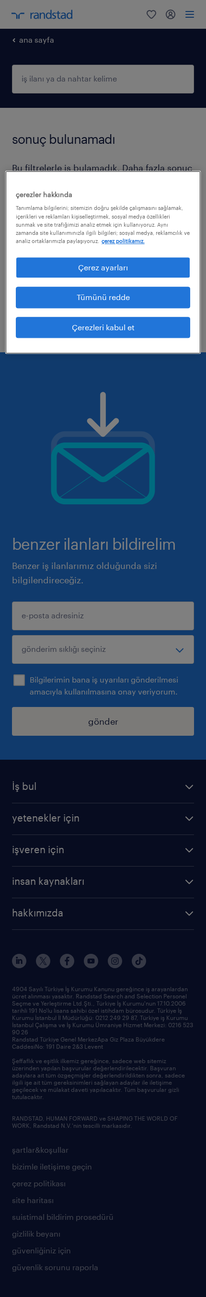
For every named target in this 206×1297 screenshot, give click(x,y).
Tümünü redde (103, 297)
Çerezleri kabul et (103, 327)
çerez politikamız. (123, 241)
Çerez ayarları (103, 267)
